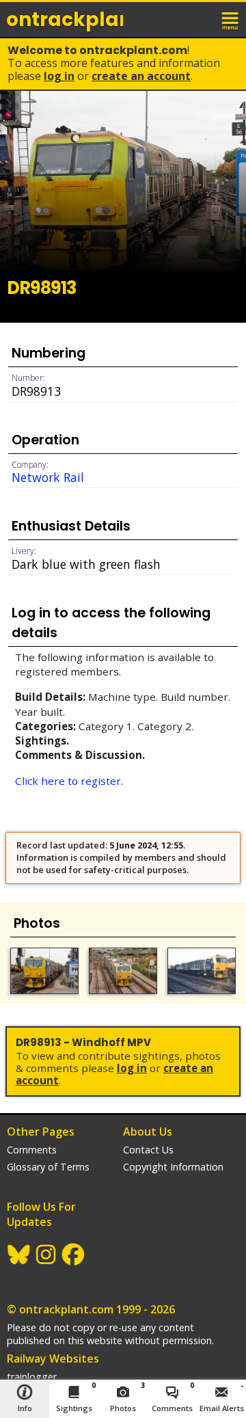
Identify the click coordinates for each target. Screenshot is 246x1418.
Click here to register (68, 781)
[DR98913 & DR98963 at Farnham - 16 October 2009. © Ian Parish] (123, 970)
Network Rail (48, 477)
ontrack (64, 19)
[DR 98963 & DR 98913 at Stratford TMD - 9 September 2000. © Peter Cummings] (201, 970)
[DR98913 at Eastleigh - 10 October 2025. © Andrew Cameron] (44, 970)
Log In (59, 75)
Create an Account (141, 75)
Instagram (46, 1254)
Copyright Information (173, 1166)
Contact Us (148, 1149)
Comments (32, 1149)
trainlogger (32, 1376)
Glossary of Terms (48, 1166)
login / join (201, 19)
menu (231, 19)
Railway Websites (53, 1358)
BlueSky (19, 1254)
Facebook (74, 1254)
